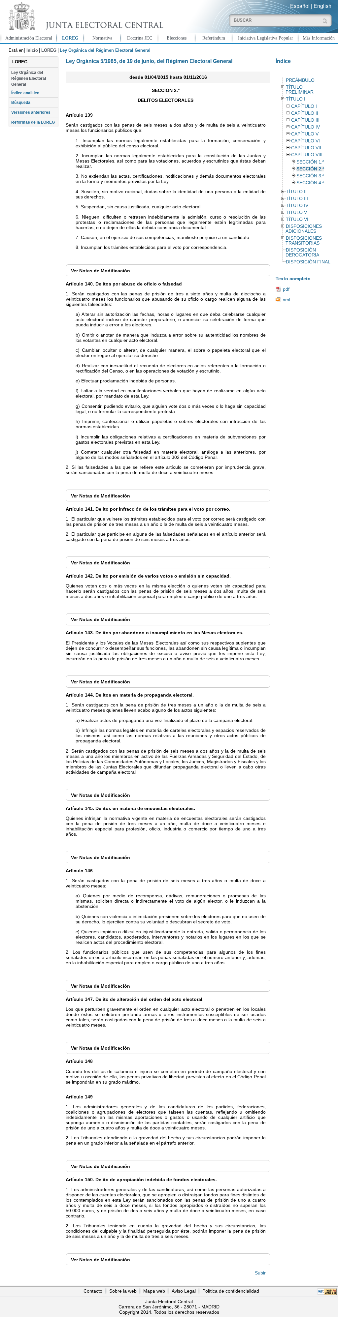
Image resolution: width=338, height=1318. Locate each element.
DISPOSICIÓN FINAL (308, 261)
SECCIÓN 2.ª (310, 168)
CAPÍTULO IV (305, 127)
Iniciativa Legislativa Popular (265, 38)
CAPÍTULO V (305, 134)
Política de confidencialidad (230, 1291)
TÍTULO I (295, 99)
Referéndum (213, 38)
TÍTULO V (296, 212)
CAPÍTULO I (304, 106)
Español (300, 6)
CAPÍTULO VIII (306, 154)
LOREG (70, 38)
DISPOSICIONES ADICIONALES (304, 229)
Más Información (319, 38)
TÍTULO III (297, 198)
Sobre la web (123, 1291)
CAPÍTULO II (304, 113)
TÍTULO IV (297, 205)
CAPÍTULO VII (306, 147)
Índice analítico (25, 93)
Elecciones (176, 38)
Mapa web (154, 1291)
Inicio (32, 50)
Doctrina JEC (139, 38)
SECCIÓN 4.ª (310, 182)
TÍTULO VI (297, 219)
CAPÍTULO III (305, 120)
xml (286, 299)
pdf (286, 289)
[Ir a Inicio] (84, 16)
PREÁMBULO (300, 80)
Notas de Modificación (100, 270)
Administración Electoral (28, 38)
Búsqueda (20, 102)
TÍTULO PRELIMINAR (300, 90)
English (322, 6)
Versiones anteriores (31, 112)
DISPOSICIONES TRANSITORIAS (304, 241)
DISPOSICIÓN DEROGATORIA (302, 252)
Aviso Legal (184, 1291)
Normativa (102, 38)
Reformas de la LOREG (33, 122)
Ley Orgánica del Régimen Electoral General (28, 78)
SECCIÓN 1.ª (310, 162)
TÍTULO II (296, 191)
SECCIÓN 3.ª (310, 175)
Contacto (93, 1291)
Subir (260, 1272)
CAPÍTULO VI (305, 140)
